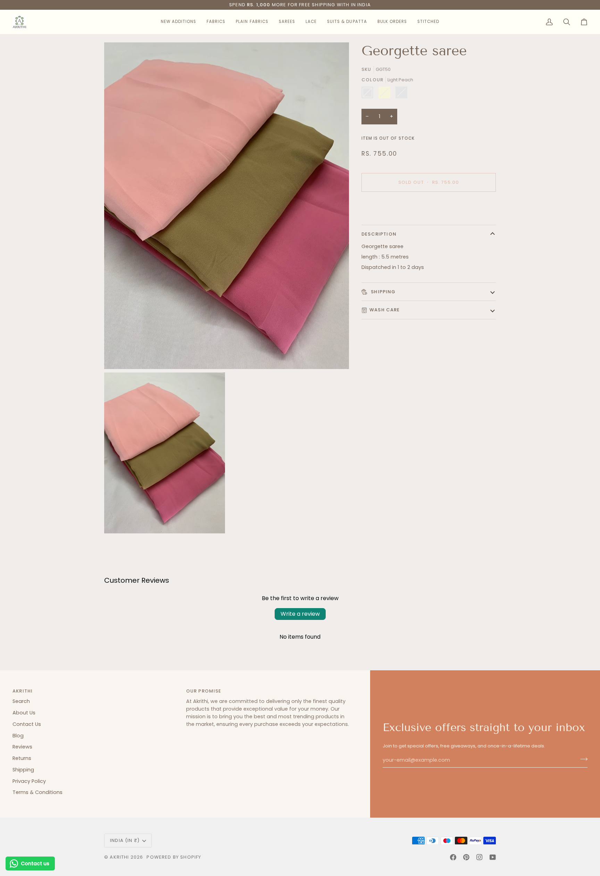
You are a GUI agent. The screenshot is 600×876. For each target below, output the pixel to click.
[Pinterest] (466, 857)
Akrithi (119, 857)
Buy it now (428, 206)
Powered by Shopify (174, 857)
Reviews (22, 746)
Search (21, 701)
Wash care (384, 309)
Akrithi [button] (22, 691)
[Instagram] (479, 857)
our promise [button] (204, 691)
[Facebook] (453, 857)
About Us (23, 712)
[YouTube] (493, 857)
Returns (21, 758)
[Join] (582, 759)
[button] (178, 22)
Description (379, 234)
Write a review (300, 614)
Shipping (382, 291)
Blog (18, 735)
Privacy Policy (29, 781)
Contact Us (26, 724)
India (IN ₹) (125, 840)
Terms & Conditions (37, 792)
